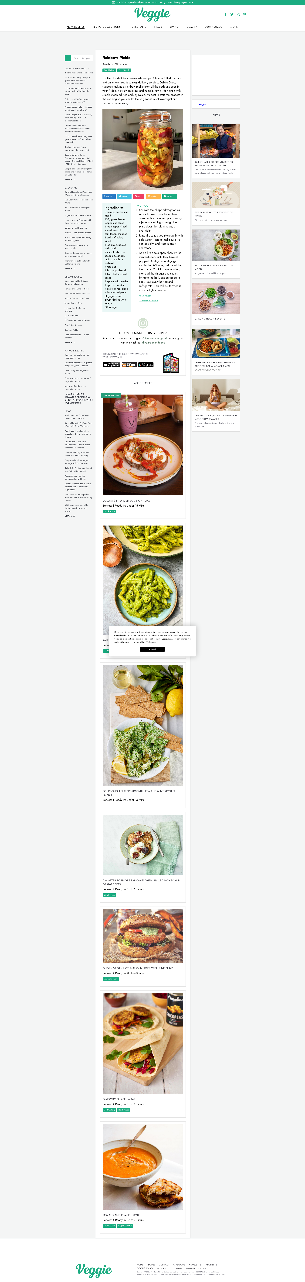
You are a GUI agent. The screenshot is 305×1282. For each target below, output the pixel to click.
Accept (152, 649)
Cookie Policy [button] (167, 638)
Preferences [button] (151, 642)
